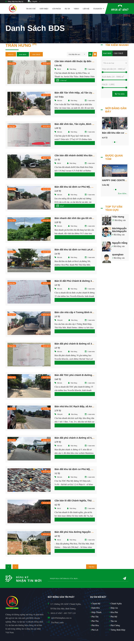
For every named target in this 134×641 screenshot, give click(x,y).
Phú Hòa (95, 625)
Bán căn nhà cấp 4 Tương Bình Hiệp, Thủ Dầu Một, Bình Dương (90, 312)
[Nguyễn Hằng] (106, 247)
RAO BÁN (22, 54)
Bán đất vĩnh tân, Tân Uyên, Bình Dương (77, 124)
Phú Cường (115, 625)
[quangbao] (106, 258)
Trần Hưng (118, 216)
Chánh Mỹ (95, 603)
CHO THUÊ (36, 54)
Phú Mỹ (113, 616)
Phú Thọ (95, 621)
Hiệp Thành (96, 612)
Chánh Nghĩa (116, 603)
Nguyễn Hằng (119, 243)
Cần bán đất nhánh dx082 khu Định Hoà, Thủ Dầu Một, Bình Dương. (92, 155)
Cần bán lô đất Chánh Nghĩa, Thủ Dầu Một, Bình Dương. (86, 500)
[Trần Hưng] (106, 221)
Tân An (113, 621)
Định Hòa (95, 607)
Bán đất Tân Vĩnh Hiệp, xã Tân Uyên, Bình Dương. (83, 92)
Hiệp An (114, 607)
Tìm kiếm (121, 94)
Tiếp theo (91, 567)
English (34, 1)
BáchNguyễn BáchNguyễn (119, 230)
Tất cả (10, 54)
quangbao (117, 254)
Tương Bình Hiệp (117, 629)
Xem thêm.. (122, 193)
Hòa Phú (114, 612)
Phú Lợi (94, 629)
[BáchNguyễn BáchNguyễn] (106, 232)
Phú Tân (94, 616)
